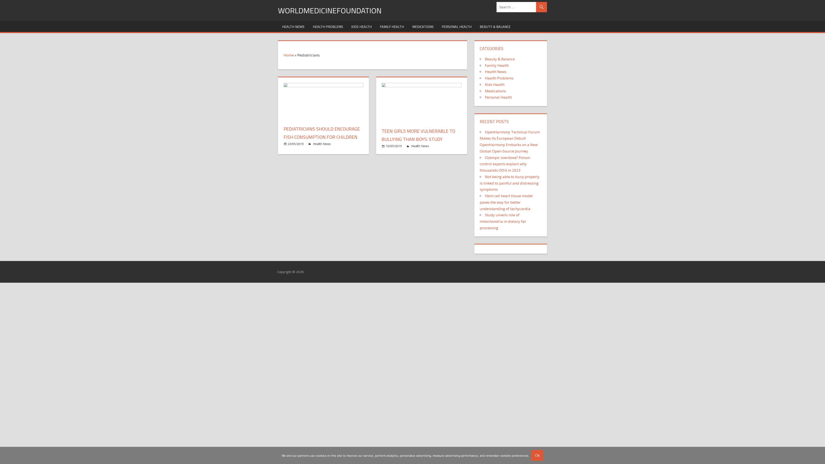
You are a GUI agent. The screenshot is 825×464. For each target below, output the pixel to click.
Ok (537, 455)
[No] (819, 455)
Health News (293, 26)
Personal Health (457, 26)
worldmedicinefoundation (330, 10)
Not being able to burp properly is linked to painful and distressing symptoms (509, 183)
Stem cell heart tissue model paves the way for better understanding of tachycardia (506, 202)
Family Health (392, 26)
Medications (423, 26)
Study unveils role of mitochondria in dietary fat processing (503, 221)
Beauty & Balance (495, 26)
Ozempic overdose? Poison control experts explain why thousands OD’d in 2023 (505, 164)
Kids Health (361, 26)
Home (289, 55)
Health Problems (328, 26)
